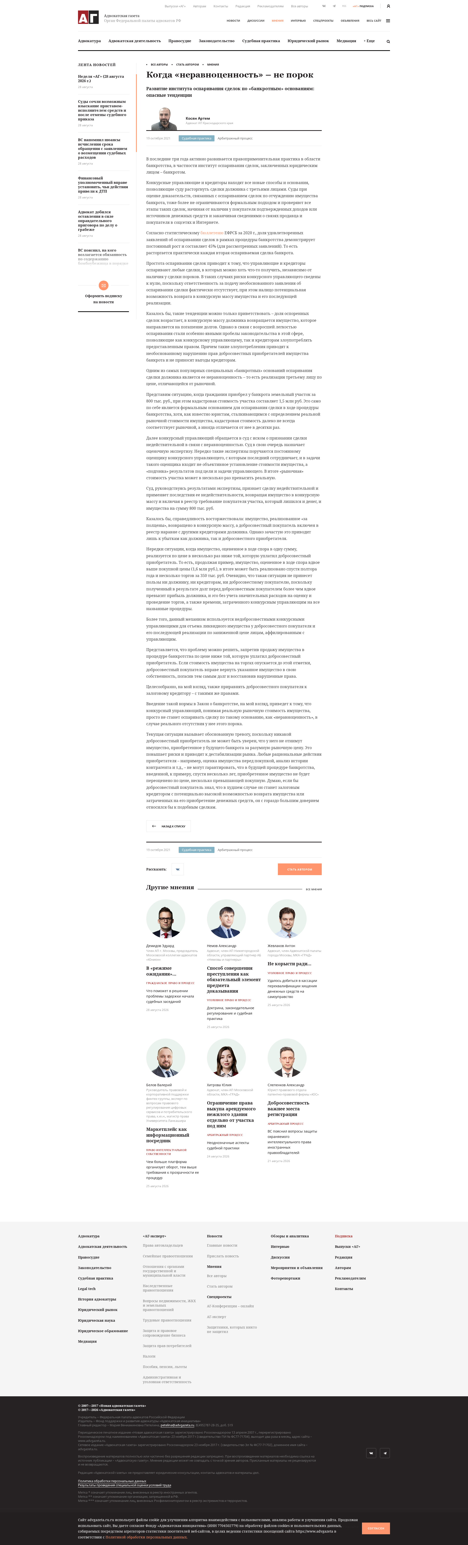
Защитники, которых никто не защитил (232, 1329)
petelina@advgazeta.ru (177, 1425)
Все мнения (314, 889)
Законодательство (216, 40)
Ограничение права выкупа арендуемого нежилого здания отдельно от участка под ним (231, 1114)
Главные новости (222, 1245)
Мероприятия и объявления (297, 1267)
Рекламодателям (270, 6)
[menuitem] (89, 40)
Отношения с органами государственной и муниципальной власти (164, 1271)
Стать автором (187, 64)
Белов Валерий (159, 1085)
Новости (233, 20)
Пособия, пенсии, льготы (165, 1366)
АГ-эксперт (216, 1316)
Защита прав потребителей (167, 1345)
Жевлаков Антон (281, 945)
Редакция (242, 6)
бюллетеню (212, 232)
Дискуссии (255, 20)
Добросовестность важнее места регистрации (288, 1108)
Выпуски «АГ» (175, 6)
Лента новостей (97, 65)
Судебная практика (261, 40)
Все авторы (299, 6)
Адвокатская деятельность (134, 40)
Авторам (199, 6)
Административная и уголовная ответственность (167, 1379)
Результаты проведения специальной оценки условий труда (124, 1485)
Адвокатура (89, 40)
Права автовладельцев (163, 1245)
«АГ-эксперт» (154, 1236)
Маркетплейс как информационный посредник (167, 1135)
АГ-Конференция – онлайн (230, 1306)
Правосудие (179, 40)
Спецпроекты (323, 20)
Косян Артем (198, 118)
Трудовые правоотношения (167, 1320)
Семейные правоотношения (168, 1256)
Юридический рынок (308, 40)
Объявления (350, 20)
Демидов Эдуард (160, 945)
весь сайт (374, 20)
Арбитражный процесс (235, 138)
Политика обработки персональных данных (112, 1481)
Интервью (298, 20)
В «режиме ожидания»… (161, 971)
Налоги (149, 1356)
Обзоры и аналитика (290, 1236)
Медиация (346, 40)
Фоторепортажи (285, 1278)
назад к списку (173, 826)
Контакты (221, 6)
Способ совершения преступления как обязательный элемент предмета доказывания (234, 979)
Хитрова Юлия (219, 1085)
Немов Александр (221, 945)
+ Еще (369, 40)
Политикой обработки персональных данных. (147, 1537)
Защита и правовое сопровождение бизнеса (164, 1332)
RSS (344, 6)
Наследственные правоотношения (158, 1287)
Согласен (376, 1528)
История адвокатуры (97, 1299)
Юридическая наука (96, 1320)
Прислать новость (223, 1256)
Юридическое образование (103, 1331)
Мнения (277, 20)
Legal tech (87, 1288)
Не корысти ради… (289, 964)
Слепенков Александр (286, 1085)
